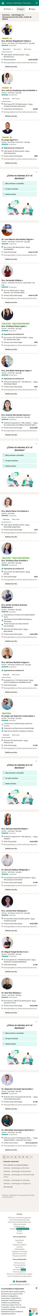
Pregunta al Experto (19, 1245)
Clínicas (19, 1242)
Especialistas (19, 1240)
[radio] (19, 183)
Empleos (19, 1229)
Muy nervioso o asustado (15, 183)
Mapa (33, 9)
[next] (31, 1157)
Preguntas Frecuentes (19, 1251)
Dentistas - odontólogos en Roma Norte (17, 1171)
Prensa (19, 1231)
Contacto (19, 1233)
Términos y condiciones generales (19, 1218)
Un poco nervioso (12, 189)
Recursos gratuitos (19, 1272)
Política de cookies (19, 1224)
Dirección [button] (6, 99)
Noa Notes (19, 1269)
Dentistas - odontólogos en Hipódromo (17, 1184)
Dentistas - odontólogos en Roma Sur (16, 1168)
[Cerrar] (36, 172)
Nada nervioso (11, 194)
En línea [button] (28, 49)
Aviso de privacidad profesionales (19, 1222)
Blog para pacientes (19, 1256)
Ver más (32, 43)
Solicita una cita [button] (11, 67)
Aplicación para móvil (19, 1254)
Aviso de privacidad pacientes (19, 1220)
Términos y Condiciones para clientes (19, 1274)
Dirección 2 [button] (17, 49)
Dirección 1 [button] (7, 49)
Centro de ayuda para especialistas (19, 1276)
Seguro (21, 9)
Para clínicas (19, 1267)
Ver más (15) (8, 1187)
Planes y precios (19, 1263)
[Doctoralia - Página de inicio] (3, 3)
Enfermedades (20, 1249)
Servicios (20, 1247)
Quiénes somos (19, 1227)
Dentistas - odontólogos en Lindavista (17, 1180)
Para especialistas (19, 1265)
